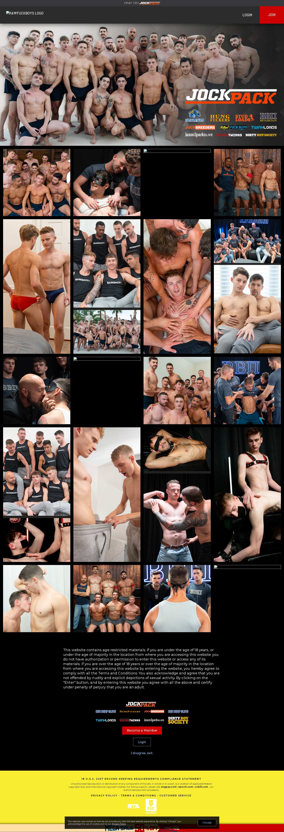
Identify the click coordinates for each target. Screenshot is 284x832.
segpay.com (169, 786)
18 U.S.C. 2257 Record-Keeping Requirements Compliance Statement (141, 778)
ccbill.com (201, 786)
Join (272, 14)
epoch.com (185, 786)
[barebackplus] (142, 3)
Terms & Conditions (138, 795)
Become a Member (142, 730)
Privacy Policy (104, 795)
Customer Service (175, 795)
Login (247, 15)
